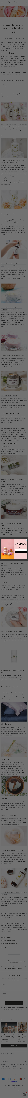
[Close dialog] (26, 539)
